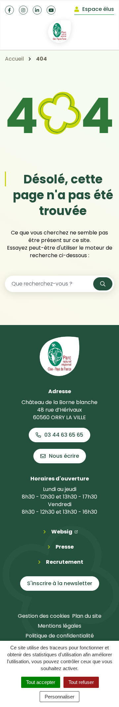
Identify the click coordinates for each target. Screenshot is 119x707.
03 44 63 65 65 (63, 435)
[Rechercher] (102, 283)
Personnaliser (59, 696)
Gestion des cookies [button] (44, 616)
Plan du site (86, 616)
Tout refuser (81, 682)
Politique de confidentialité (59, 635)
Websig (64, 531)
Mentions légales (59, 626)
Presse (65, 547)
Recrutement (64, 562)
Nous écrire (64, 456)
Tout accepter (40, 682)
